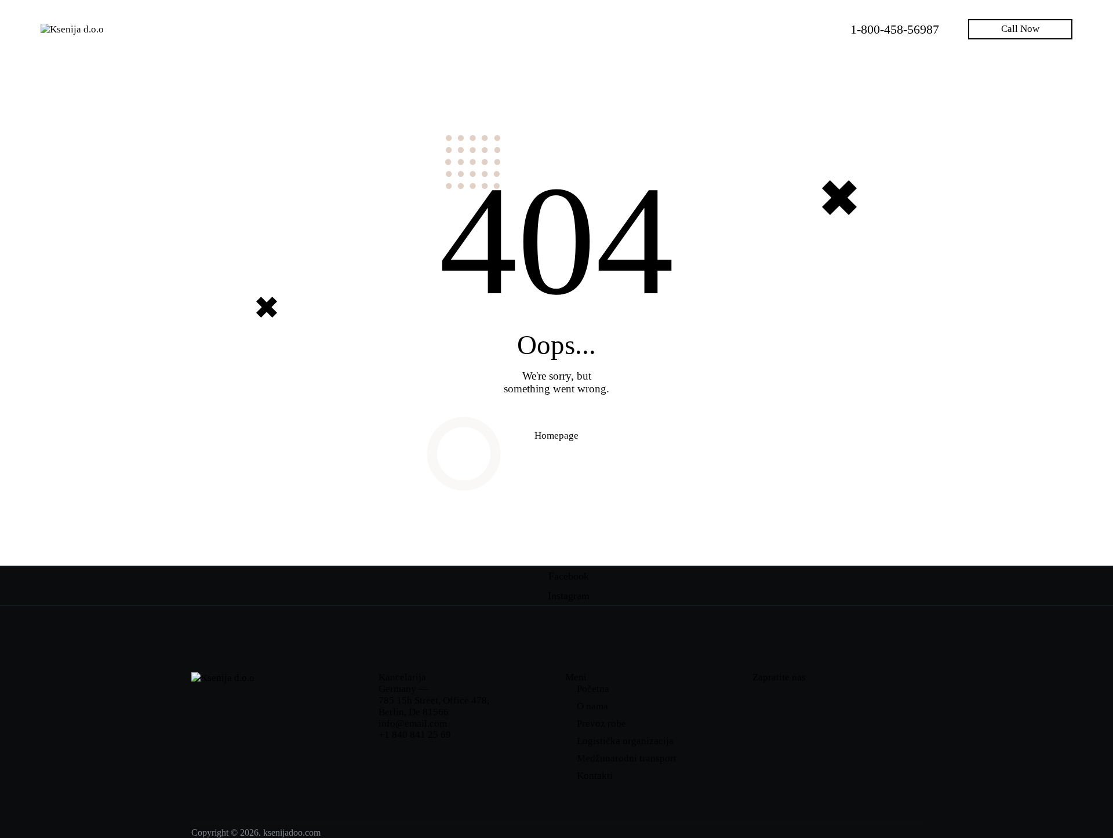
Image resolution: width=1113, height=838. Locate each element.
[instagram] (801, 698)
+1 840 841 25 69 (415, 734)
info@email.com (413, 723)
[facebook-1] (767, 698)
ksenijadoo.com (292, 832)
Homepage (556, 435)
